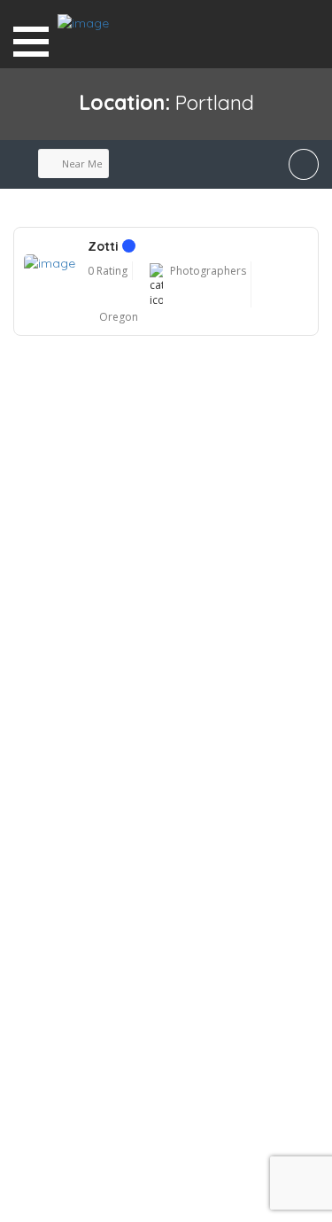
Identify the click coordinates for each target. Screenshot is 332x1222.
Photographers (208, 270)
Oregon (118, 316)
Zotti (105, 246)
